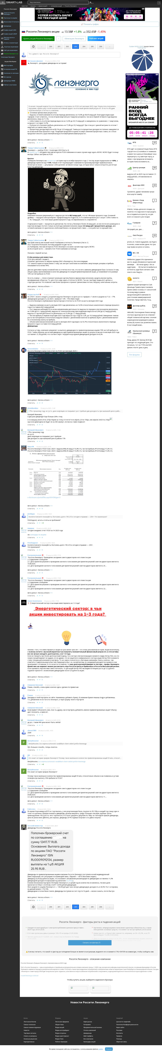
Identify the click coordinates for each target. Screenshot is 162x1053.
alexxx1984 (32, 730)
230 (50, 46)
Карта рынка (88, 1022)
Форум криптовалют (62, 1036)
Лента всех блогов (30, 1022)
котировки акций (56, 6)
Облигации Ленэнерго (74, 38)
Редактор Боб (33, 294)
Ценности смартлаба (123, 1022)
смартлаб (24, 6)
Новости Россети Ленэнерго (89, 1002)
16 (154, 253)
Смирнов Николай (35, 685)
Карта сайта (120, 1027)
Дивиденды (88, 1033)
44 (154, 331)
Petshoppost (33, 543)
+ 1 (43, 523)
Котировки (87, 1024)
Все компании (88, 1039)
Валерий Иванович (35, 430)
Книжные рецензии (30, 1039)
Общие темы (59, 1024)
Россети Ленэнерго (71, 6)
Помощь (119, 1039)
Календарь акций (89, 1042)
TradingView (142, 48)
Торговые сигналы (30, 1033)
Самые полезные (29, 1024)
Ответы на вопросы (30, 1036)
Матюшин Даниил (35, 61)
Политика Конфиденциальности (127, 1024)
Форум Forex (59, 1039)
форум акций (43, 6)
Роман (30, 695)
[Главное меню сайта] (2, 2)
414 (154, 235)
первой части (34, 152)
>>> (51, 140)
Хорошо (109, 1049)
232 (67, 46)
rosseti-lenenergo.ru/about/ (29, 976)
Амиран (31, 528)
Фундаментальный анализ (93, 1027)
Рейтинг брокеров (61, 1042)
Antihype (31, 514)
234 (84, 46)
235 (92, 46)
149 (154, 306)
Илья (30, 447)
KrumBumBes (33, 408)
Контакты (119, 1033)
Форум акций (59, 1027)
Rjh (29, 755)
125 (154, 142)
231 (59, 46)
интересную (51, 161)
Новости (26, 1030)
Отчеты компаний (90, 1030)
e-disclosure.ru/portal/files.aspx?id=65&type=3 (44, 497)
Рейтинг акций (96, 38)
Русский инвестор (35, 826)
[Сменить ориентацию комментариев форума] (58, 38)
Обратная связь (121, 1042)
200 (154, 167)
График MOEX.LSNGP (136, 46)
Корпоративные (29, 1042)
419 (154, 185)
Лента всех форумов (62, 1022)
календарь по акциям (38, 535)
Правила (119, 1036)
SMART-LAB (14, 2)
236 (100, 46)
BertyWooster (33, 741)
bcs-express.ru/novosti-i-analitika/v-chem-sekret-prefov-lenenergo (62, 761)
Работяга (31, 809)
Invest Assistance (35, 601)
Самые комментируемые (32, 1027)
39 (154, 223)
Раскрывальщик (34, 555)
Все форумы (134, 354)
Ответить (31, 143)
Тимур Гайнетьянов (36, 148)
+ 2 (43, 764)
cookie (100, 1049)
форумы (33, 6)
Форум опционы (60, 1033)
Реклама (119, 1030)
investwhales (33, 349)
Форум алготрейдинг (62, 1030)
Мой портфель (88, 1036)
